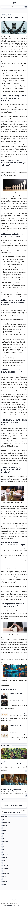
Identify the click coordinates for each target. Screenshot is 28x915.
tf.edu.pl (19, 634)
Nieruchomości (7, 844)
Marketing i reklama (8, 836)
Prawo (3, 14)
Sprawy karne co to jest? (16, 693)
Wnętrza (5, 881)
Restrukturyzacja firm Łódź (11, 790)
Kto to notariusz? (14, 732)
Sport (4, 862)
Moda (4, 838)
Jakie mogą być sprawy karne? (17, 713)
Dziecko (5, 825)
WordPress (9, 905)
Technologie (6, 865)
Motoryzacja (6, 841)
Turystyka (5, 870)
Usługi (4, 879)
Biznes (5, 819)
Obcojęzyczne (6, 846)
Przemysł (5, 854)
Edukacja (5, 828)
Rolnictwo (5, 857)
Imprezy (5, 833)
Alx (18, 905)
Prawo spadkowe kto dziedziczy (13, 764)
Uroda (4, 876)
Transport (5, 868)
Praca (4, 849)
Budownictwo (6, 822)
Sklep (4, 860)
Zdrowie (5, 884)
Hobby (4, 830)
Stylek (14, 2)
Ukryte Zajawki (10, 14)
